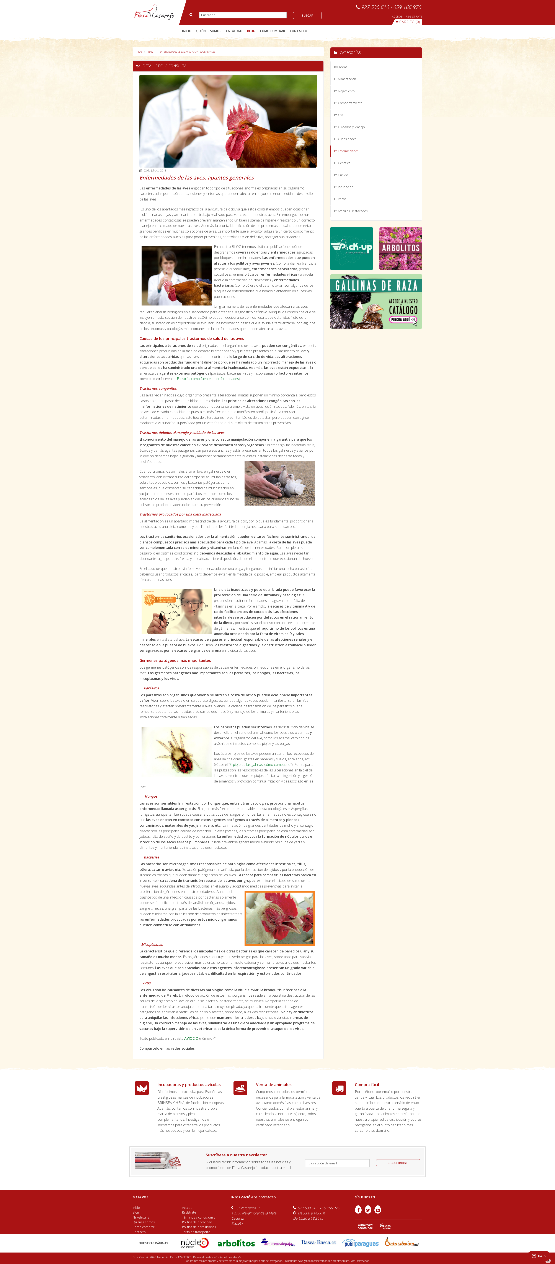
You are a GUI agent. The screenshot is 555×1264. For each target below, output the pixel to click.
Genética (343, 163)
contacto (298, 31)
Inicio (186, 31)
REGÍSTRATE (414, 16)
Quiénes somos (144, 1222)
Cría (340, 115)
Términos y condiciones (198, 1217)
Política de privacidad (197, 1222)
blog (251, 31)
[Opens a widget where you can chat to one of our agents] (539, 1256)
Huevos (342, 175)
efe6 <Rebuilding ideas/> (226, 1257)
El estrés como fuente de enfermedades (208, 378)
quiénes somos (208, 31)
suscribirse (398, 1163)
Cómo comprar (143, 1227)
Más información (360, 1261)
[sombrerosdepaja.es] (277, 1243)
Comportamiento (349, 103)
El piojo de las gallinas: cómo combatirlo (260, 764)
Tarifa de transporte (196, 1232)
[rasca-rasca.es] (318, 1242)
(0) (409, 21)
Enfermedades (348, 151)
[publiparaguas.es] (360, 1243)
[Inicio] (154, 12)
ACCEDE (397, 16)
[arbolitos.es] (236, 1243)
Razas (341, 199)
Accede (187, 1208)
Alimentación (346, 79)
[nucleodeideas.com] (194, 1243)
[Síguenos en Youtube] (377, 1212)
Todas (342, 67)
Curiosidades (346, 139)
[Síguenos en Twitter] (368, 1212)
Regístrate (189, 1212)
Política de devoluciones (199, 1227)
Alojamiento (346, 91)
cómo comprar (272, 31)
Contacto (139, 1232)
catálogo (234, 31)
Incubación (345, 187)
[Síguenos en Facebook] (358, 1212)
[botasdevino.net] (401, 1243)
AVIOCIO (191, 1038)
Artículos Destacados (352, 211)
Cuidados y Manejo (351, 127)
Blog (150, 51)
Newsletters (141, 1217)
